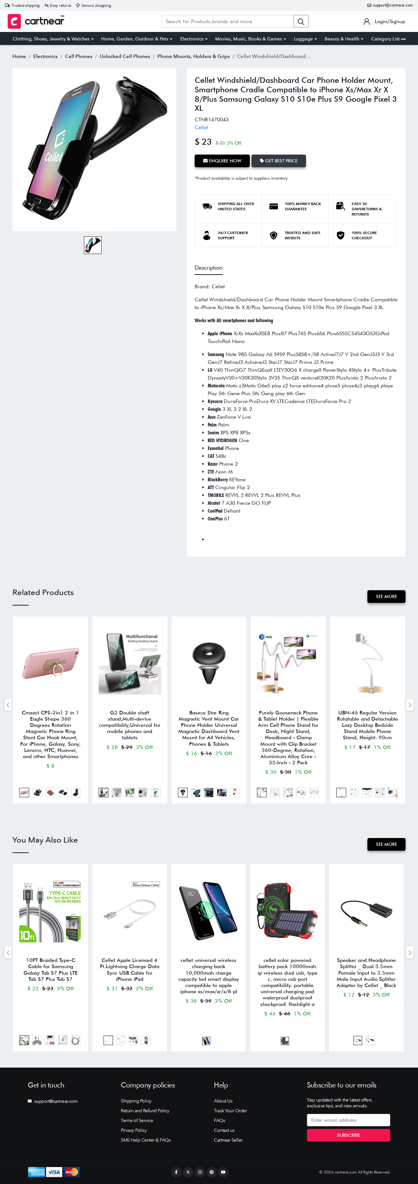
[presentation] (8, 705)
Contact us (224, 1130)
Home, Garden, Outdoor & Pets (134, 39)
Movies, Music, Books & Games (248, 39)
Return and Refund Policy (145, 1111)
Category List (386, 39)
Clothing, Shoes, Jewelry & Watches (51, 39)
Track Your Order (230, 1111)
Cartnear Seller (228, 1140)
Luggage (303, 39)
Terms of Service (137, 1120)
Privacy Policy (134, 1130)
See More (386, 596)
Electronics (191, 39)
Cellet (201, 127)
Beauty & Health (342, 39)
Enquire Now (224, 160)
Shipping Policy (136, 1101)
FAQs (219, 1120)
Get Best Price (280, 160)
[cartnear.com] (36, 21)
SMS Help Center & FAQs (145, 1140)
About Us (223, 1101)
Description (209, 267)
